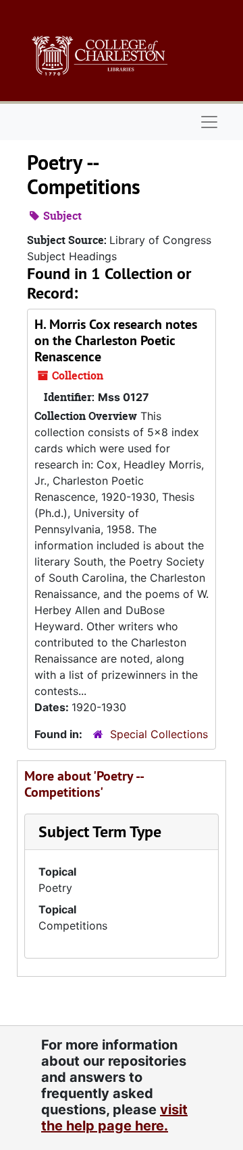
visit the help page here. (114, 1117)
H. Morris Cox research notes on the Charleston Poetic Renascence (115, 340)
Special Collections (159, 734)
